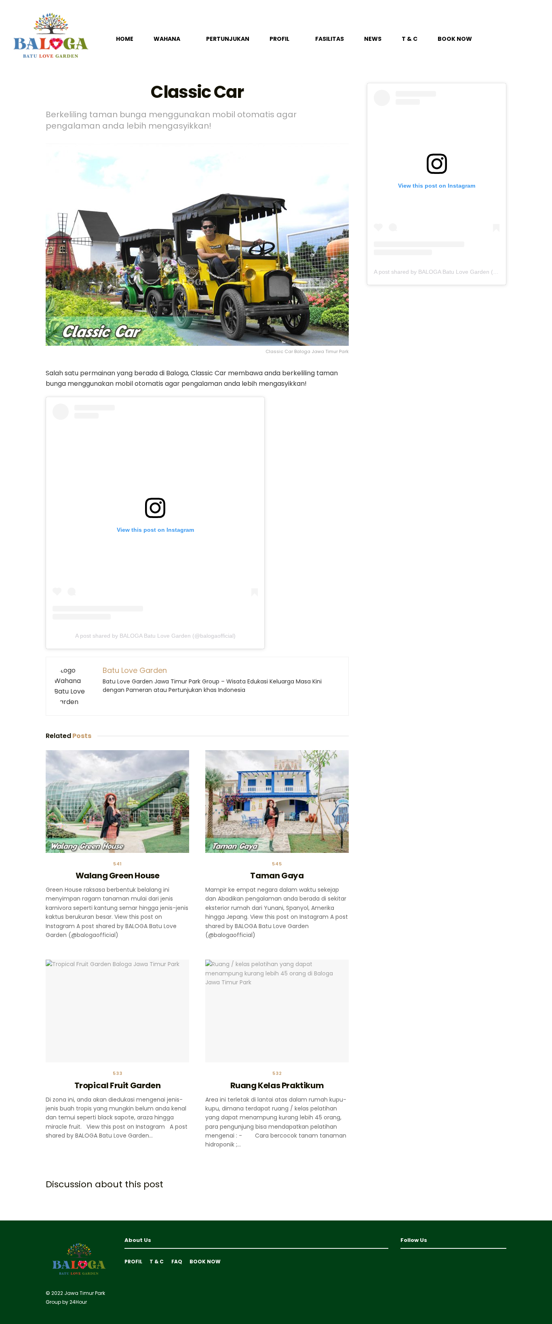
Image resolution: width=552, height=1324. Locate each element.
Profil (133, 1261)
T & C (409, 39)
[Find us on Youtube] (403, 1261)
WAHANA (167, 39)
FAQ (176, 1261)
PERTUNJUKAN (227, 39)
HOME (124, 39)
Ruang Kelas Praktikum (277, 1085)
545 (277, 864)
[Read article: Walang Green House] (117, 801)
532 (277, 1073)
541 (117, 864)
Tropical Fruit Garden (117, 1085)
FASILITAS (329, 39)
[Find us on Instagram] (417, 1261)
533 (117, 1073)
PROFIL (279, 39)
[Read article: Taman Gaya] (277, 801)
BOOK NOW (455, 39)
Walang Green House (118, 875)
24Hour (78, 1302)
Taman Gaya (276, 875)
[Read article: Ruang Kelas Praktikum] (277, 1011)
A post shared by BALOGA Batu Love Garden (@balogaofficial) (155, 635)
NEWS (372, 39)
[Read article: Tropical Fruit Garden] (117, 1011)
